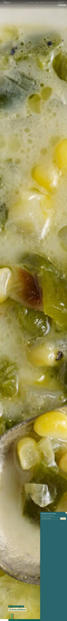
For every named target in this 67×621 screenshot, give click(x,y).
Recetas (31, 2)
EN (58, 2)
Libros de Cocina (43, 2)
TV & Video (36, 2)
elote (22, 606)
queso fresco (16, 606)
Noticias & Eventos (50, 2)
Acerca (28, 2)
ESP (60, 2)
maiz (10, 606)
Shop (56, 2)
